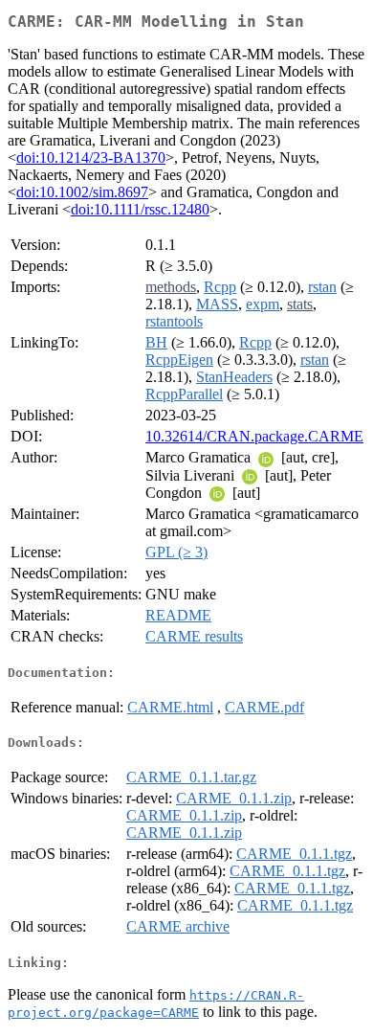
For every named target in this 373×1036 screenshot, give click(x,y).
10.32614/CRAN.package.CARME (254, 436)
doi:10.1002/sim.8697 (82, 192)
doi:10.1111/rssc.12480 (140, 209)
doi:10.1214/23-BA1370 (90, 157)
